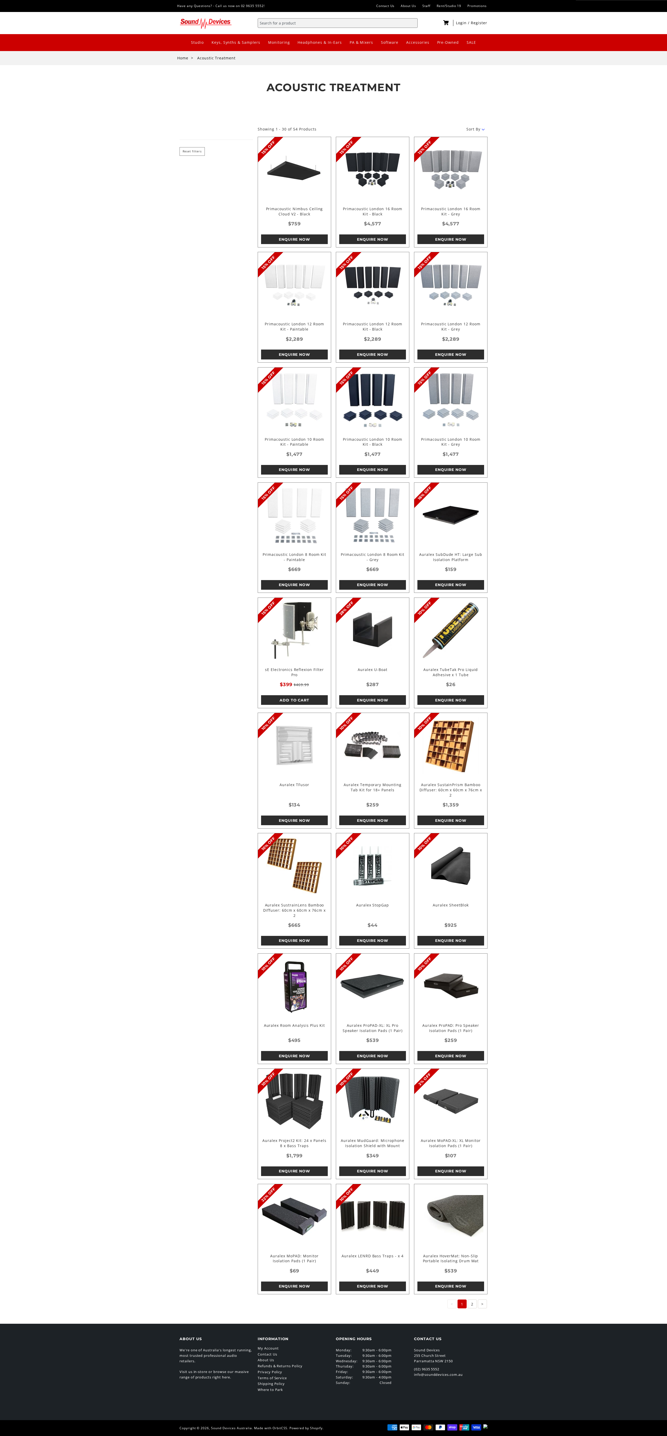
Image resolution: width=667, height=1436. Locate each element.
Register (479, 22)
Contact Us (385, 6)
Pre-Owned (448, 42)
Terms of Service (272, 1378)
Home (182, 57)
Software (389, 42)
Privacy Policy (270, 1372)
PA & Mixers (361, 42)
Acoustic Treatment (216, 57)
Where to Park (270, 1389)
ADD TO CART (295, 700)
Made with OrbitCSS (270, 1428)
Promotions (477, 6)
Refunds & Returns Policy (280, 1366)
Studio (197, 42)
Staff (426, 6)
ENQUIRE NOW (294, 239)
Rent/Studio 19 (449, 6)
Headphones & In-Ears (320, 42)
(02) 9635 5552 (426, 1369)
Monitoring (279, 42)
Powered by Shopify (305, 1428)
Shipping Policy (271, 1383)
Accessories (417, 42)
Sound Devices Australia (231, 1428)
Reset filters (192, 151)
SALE (471, 42)
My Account (268, 1348)
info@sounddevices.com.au (438, 1374)
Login (462, 22)
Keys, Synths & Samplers (236, 42)
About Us (408, 6)
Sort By (473, 129)
